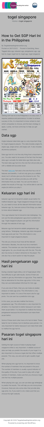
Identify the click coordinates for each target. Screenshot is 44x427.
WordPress (32, 423)
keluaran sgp (19, 51)
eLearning (20, 423)
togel (9, 54)
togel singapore (34, 54)
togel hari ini (16, 54)
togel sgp (24, 54)
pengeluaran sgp (31, 51)
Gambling (30, 48)
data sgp (10, 51)
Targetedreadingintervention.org (15, 45)
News (37, 48)
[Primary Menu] (40, 6)
